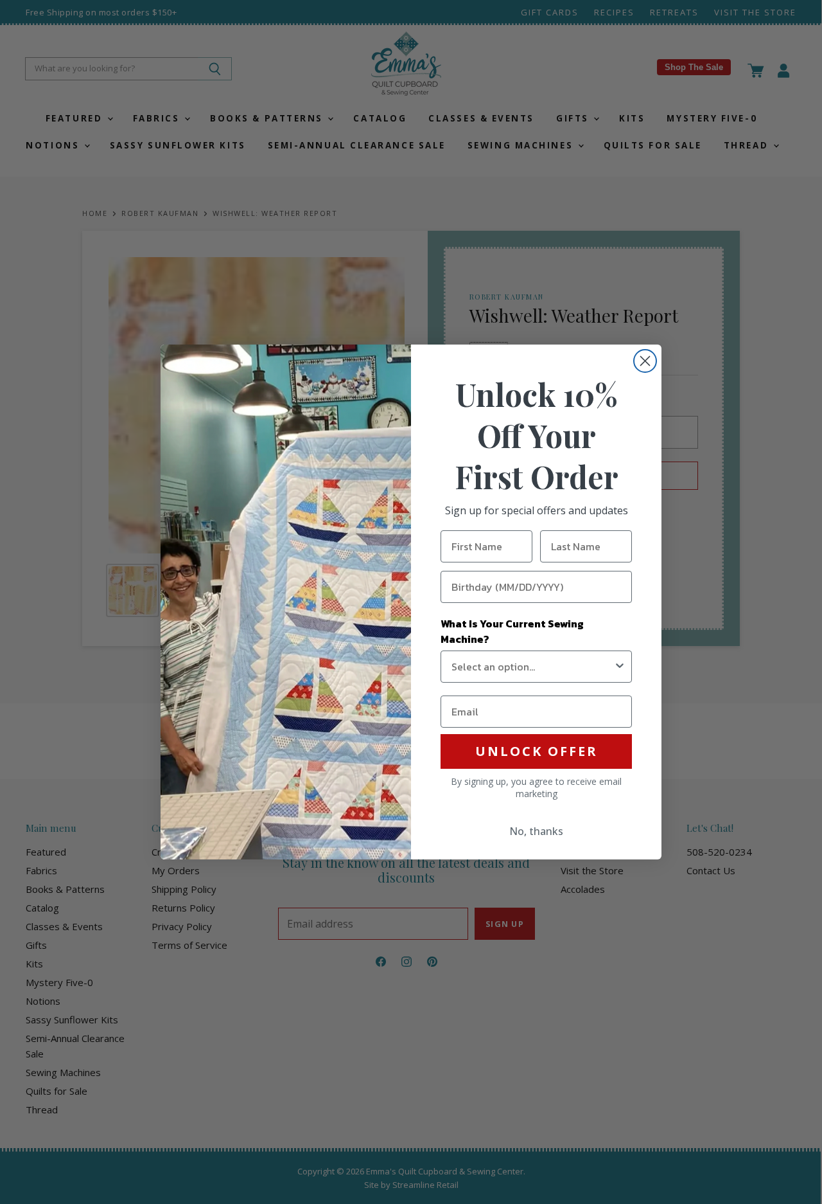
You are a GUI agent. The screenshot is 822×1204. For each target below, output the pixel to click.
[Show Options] (619, 666)
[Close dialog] (645, 361)
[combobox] (532, 666)
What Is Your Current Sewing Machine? (512, 631)
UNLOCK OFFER (536, 751)
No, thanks (536, 831)
